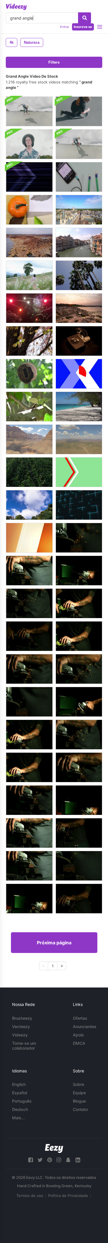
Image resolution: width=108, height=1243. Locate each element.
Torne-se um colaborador (24, 1046)
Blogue (79, 1101)
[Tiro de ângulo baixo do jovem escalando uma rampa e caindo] (79, 144)
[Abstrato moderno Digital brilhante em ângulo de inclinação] (79, 505)
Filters (54, 62)
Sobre (78, 1084)
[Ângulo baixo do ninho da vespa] (29, 374)
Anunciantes (84, 1026)
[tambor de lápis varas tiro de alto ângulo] (79, 177)
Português (22, 1101)
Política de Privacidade (68, 1195)
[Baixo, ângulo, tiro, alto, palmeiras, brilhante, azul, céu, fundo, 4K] (79, 275)
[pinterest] (49, 1160)
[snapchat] (68, 1160)
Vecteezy (21, 1026)
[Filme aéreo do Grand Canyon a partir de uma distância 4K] (79, 439)
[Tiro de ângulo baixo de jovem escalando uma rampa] (29, 111)
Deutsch (20, 1109)
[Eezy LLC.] (54, 1148)
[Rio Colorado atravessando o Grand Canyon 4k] (29, 439)
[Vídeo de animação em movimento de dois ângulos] (79, 374)
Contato (80, 1109)
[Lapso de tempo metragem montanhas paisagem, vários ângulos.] (29, 505)
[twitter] (40, 1160)
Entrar (64, 27)
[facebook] (30, 1160)
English (19, 1084)
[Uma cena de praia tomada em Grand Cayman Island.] (79, 407)
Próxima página (54, 942)
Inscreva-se (83, 27)
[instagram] (58, 1160)
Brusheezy (22, 1018)
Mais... (18, 1117)
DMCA (79, 1043)
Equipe (79, 1092)
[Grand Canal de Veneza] (79, 243)
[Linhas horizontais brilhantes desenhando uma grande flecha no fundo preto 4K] (29, 177)
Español (19, 1092)
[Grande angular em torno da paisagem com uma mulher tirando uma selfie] (29, 275)
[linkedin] (77, 1160)
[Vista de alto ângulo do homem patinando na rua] (79, 111)
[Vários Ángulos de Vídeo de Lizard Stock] (29, 407)
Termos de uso (29, 1195)
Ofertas (80, 1018)
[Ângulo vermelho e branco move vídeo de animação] (79, 472)
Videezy (20, 1034)
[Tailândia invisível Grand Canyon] (29, 243)
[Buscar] (84, 17)
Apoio (78, 1034)
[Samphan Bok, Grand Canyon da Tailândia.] (79, 308)
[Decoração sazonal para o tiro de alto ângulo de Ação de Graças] (29, 210)
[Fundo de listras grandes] (29, 538)
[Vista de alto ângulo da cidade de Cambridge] (79, 210)
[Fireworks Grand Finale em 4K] (29, 308)
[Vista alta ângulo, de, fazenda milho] (29, 472)
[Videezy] (16, 7)
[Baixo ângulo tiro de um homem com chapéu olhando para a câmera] (29, 144)
